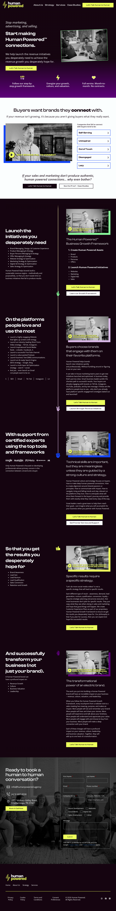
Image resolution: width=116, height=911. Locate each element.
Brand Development (76, 808)
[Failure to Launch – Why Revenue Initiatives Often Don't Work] (87, 221)
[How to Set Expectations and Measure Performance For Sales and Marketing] (87, 558)
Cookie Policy (22, 898)
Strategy (49, 5)
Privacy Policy (74, 845)
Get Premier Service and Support (84, 523)
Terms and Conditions (38, 898)
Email (66, 786)
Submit (70, 837)
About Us (38, 5)
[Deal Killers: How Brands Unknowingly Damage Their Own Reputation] (87, 443)
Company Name (70, 796)
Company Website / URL (96, 796)
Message (66, 821)
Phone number (93, 786)
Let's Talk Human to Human (98, 5)
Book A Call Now (16, 808)
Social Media (73, 812)
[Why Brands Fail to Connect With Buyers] (39, 142)
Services (60, 5)
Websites (92, 808)
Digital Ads (87, 812)
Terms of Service (89, 845)
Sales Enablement (75, 815)
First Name (68, 776)
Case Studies (74, 5)
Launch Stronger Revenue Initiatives (85, 409)
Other (89, 815)
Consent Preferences (55, 898)
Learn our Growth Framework (83, 293)
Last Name (91, 776)
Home (8, 885)
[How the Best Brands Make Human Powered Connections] (87, 328)
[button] (94, 132)
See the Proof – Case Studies (76, 186)
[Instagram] (101, 899)
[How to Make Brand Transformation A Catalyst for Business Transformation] (87, 662)
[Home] (12, 8)
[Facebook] (105, 899)
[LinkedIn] (109, 899)
